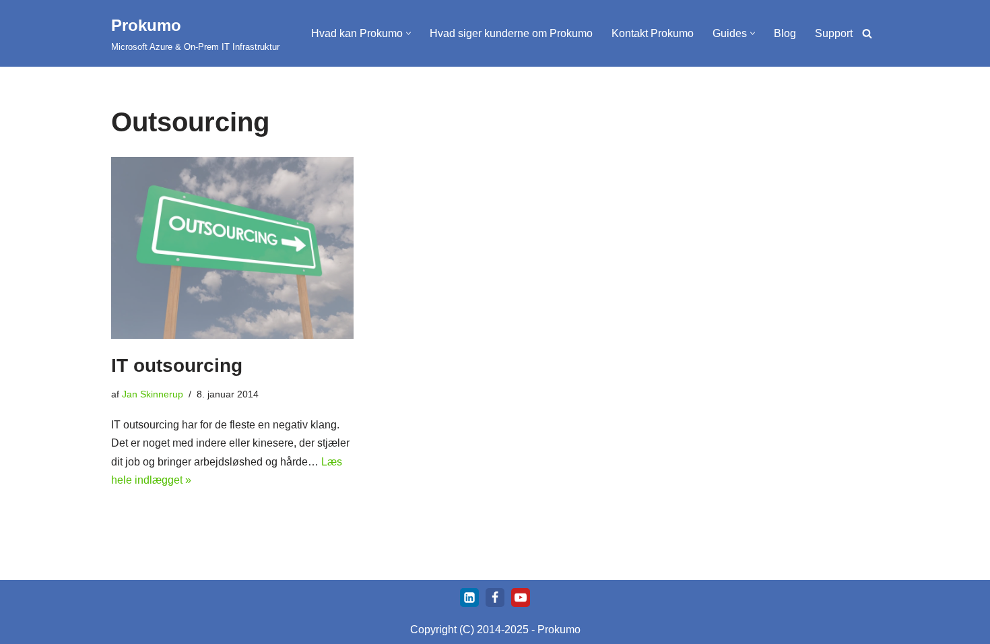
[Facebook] (495, 597)
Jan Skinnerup (152, 394)
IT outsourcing (176, 365)
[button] (408, 33)
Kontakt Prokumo (653, 33)
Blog (785, 33)
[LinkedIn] (469, 597)
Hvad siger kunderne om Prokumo (511, 33)
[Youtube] (520, 597)
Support (834, 33)
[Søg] (867, 33)
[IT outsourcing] (232, 248)
